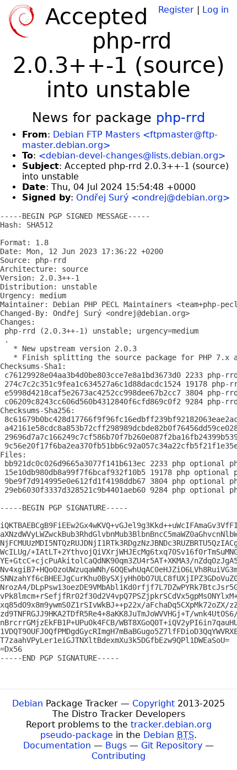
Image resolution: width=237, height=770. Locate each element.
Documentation (57, 745)
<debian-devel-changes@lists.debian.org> (132, 155)
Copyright (153, 703)
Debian (27, 703)
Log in (215, 9)
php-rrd (180, 117)
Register (176, 9)
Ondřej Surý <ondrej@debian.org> (153, 197)
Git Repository (171, 745)
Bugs (116, 745)
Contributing (118, 756)
